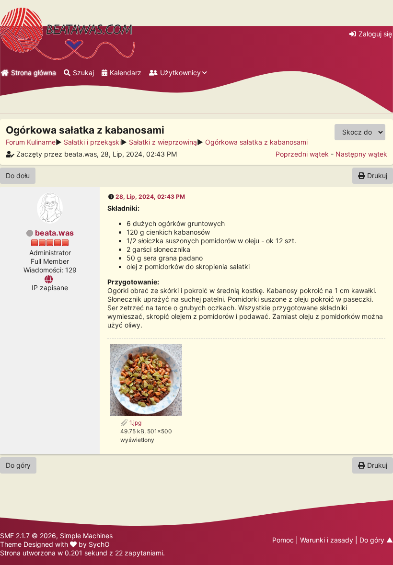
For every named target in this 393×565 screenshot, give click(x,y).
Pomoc (283, 540)
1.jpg (134, 422)
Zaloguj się (375, 34)
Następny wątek (361, 154)
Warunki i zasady (326, 540)
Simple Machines (86, 535)
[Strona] (50, 278)
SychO (99, 544)
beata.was (54, 232)
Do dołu (18, 175)
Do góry (18, 465)
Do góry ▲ (376, 540)
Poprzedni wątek (302, 154)
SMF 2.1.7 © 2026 (28, 535)
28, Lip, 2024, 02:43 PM (150, 196)
